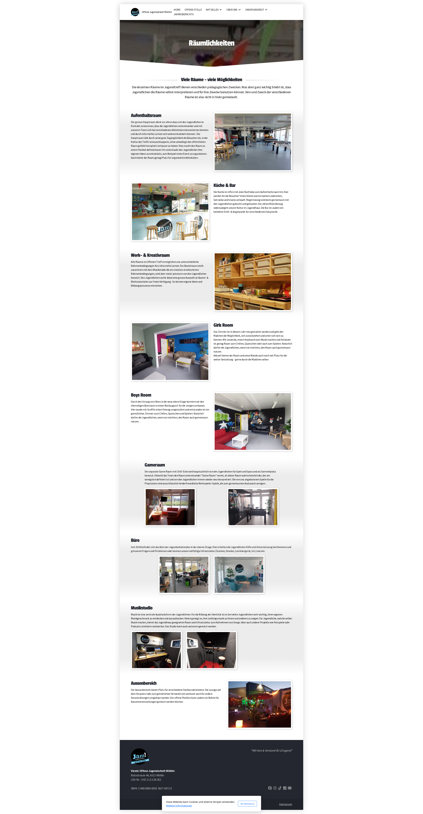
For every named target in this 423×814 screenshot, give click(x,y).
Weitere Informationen (179, 805)
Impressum (285, 804)
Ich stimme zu (247, 803)
